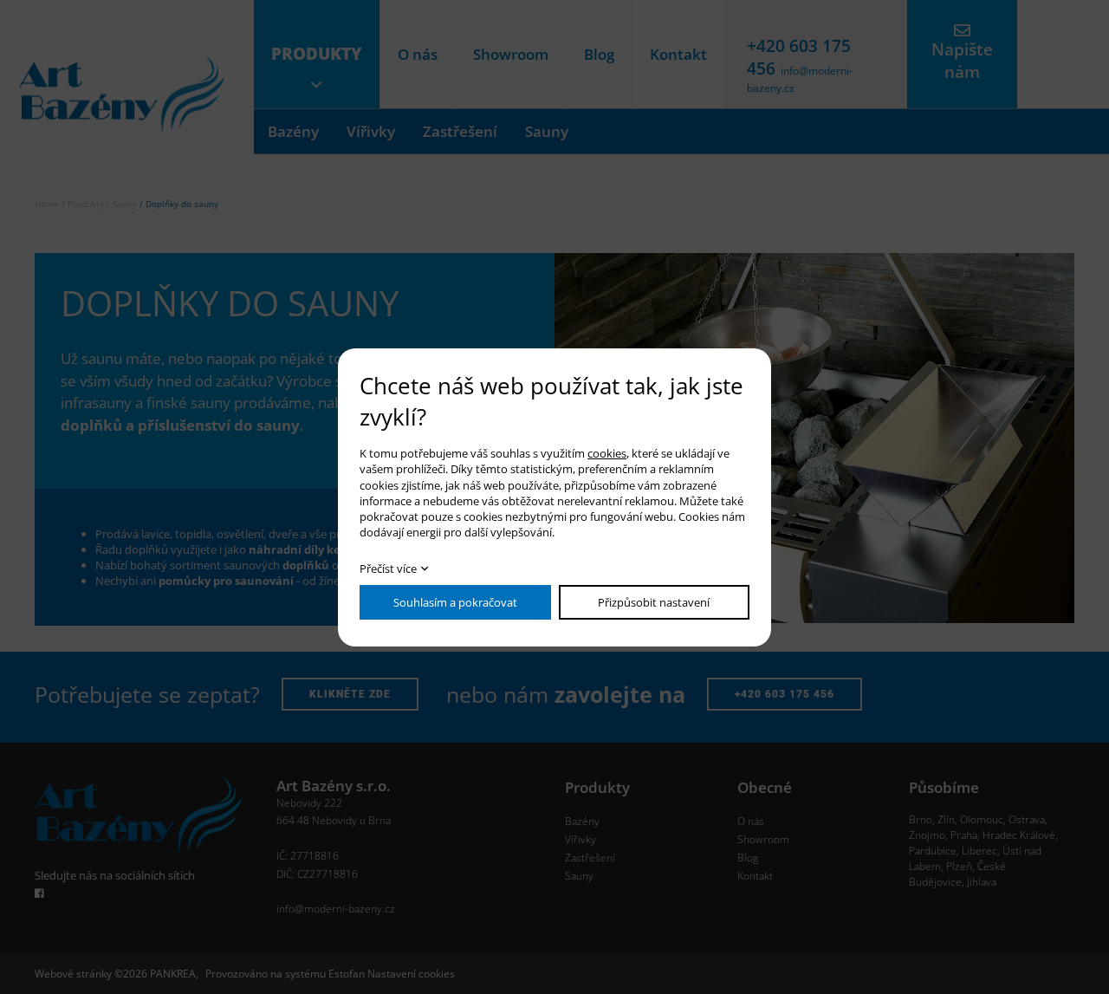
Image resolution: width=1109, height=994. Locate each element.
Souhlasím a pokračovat (455, 602)
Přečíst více (388, 568)
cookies (606, 453)
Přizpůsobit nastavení (654, 602)
